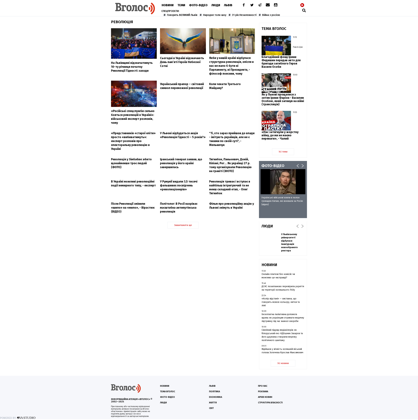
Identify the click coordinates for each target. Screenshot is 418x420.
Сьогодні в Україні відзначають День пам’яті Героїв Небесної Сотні (182, 62)
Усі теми (283, 151)
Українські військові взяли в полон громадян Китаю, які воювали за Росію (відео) (282, 201)
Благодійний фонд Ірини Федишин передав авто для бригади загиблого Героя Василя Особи (281, 61)
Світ (211, 408)
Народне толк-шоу (214, 14)
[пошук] (304, 10)
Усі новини (283, 363)
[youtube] (276, 5)
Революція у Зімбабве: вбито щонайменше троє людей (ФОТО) (131, 163)
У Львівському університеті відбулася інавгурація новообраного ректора (289, 242)
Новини (168, 5)
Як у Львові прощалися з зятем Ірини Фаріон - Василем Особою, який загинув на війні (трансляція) (283, 99)
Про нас (262, 386)
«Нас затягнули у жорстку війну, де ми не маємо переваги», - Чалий (280, 135)
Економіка (215, 397)
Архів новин (265, 397)
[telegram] (260, 5)
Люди (215, 5)
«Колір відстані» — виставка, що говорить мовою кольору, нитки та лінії (281, 302)
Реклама (263, 391)
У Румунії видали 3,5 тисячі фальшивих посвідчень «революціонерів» (178, 185)
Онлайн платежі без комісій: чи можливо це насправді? (278, 276)
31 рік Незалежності (244, 14)
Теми (181, 5)
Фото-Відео (198, 5)
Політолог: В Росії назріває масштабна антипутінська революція (178, 207)
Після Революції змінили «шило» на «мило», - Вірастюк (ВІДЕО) (133, 207)
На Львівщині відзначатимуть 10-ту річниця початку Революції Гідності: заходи (132, 66)
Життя (213, 402)
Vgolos (135, 8)
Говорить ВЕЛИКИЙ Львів (182, 14)
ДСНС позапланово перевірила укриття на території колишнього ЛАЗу (283, 288)
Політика (214, 391)
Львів (228, 5)
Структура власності (270, 402)
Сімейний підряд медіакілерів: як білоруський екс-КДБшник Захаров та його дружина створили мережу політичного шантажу (282, 335)
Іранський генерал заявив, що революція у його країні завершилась (181, 163)
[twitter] (251, 5)
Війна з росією (271, 14)
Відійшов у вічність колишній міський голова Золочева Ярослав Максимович (282, 351)
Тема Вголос (167, 391)
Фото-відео (167, 397)
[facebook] (243, 5)
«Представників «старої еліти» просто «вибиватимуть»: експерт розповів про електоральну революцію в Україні (133, 141)
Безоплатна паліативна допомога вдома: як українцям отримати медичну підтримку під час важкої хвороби (283, 318)
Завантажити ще (183, 225)
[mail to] (268, 5)
